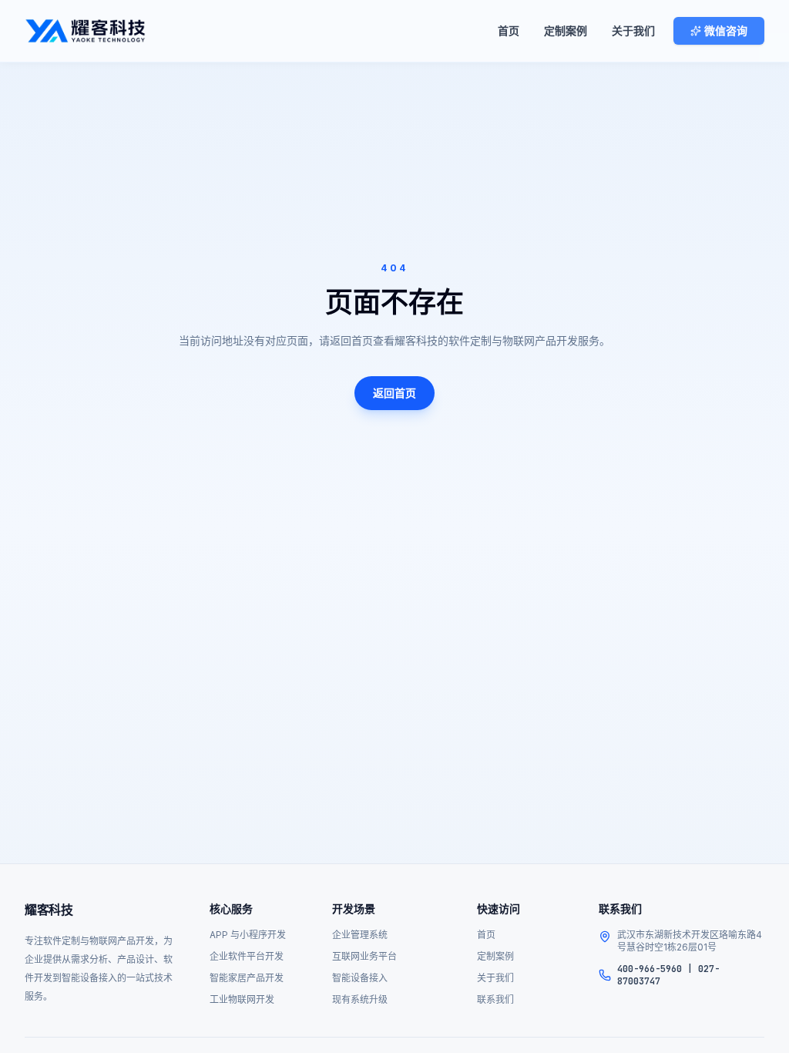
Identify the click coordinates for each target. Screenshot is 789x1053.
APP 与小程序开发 (248, 934)
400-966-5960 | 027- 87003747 (668, 975)
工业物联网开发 (242, 999)
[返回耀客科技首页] (85, 31)
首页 (508, 30)
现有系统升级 (360, 999)
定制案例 (565, 30)
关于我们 (633, 30)
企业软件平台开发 (247, 956)
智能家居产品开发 (247, 978)
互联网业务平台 (364, 956)
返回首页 (394, 392)
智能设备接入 (360, 978)
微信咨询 (725, 30)
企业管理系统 (360, 934)
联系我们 (495, 999)
